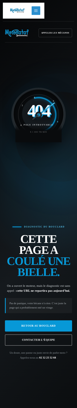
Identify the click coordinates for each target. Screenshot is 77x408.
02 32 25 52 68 (48, 357)
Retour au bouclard (38, 325)
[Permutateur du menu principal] (36, 10)
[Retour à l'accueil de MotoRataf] (17, 33)
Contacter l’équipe (38, 340)
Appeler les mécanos (55, 33)
